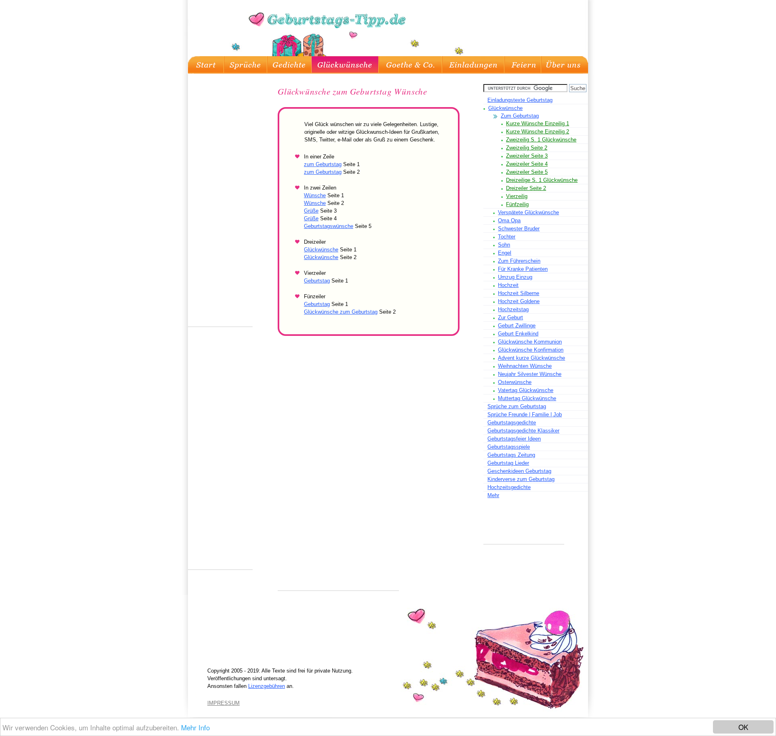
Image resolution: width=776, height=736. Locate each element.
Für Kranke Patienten (523, 269)
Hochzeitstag (513, 309)
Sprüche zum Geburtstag (516, 406)
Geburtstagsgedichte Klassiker (523, 431)
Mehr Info (195, 727)
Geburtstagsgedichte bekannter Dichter (410, 65)
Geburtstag (317, 281)
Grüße (311, 211)
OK (743, 727)
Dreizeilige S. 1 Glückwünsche (542, 180)
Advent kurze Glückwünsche (531, 358)
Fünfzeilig (517, 204)
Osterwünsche (514, 382)
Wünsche (315, 195)
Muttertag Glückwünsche (527, 398)
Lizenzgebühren (266, 686)
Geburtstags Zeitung (511, 455)
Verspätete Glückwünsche (528, 212)
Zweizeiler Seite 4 (527, 164)
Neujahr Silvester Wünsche (529, 374)
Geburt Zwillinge (517, 326)
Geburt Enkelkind (518, 334)
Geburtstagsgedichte (289, 65)
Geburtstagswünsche (328, 226)
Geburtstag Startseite (206, 65)
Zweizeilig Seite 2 (526, 148)
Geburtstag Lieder (508, 463)
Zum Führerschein (519, 261)
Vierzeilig (516, 196)
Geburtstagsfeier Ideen (522, 65)
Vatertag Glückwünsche (525, 390)
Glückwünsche (505, 108)
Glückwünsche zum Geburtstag (340, 312)
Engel (504, 253)
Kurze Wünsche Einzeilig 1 (537, 123)
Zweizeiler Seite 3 (527, 156)
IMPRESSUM (223, 703)
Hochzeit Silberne (518, 293)
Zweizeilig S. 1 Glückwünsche (541, 140)
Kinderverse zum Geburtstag (521, 479)
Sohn (504, 245)
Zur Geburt (510, 317)
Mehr (493, 495)
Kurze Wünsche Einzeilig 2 (537, 132)
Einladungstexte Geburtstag (473, 65)
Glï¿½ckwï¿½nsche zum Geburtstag (345, 65)
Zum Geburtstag (520, 116)
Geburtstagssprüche (245, 65)
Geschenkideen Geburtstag (519, 471)
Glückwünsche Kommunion (530, 342)
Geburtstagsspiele (508, 447)
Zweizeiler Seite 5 (527, 172)
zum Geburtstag (323, 164)
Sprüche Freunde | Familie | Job (524, 414)
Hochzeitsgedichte (509, 487)
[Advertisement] (523, 526)
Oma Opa (509, 220)
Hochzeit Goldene (519, 301)
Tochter (506, 237)
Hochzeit (508, 285)
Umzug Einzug (515, 277)
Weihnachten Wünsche (525, 366)
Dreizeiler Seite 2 (526, 188)
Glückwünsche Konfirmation (530, 350)
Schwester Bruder (519, 229)
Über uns (564, 65)
